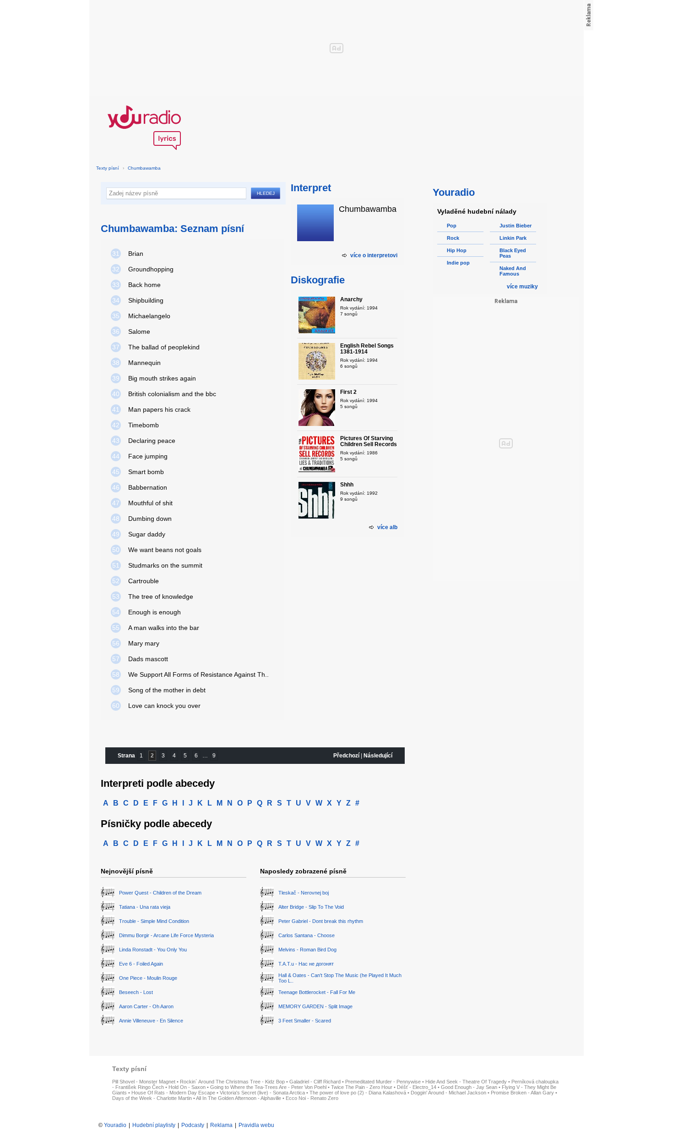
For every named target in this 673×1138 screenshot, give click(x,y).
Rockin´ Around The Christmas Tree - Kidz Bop (232, 1081)
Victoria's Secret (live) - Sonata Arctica (262, 1092)
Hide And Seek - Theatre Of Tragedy (466, 1081)
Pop (451, 225)
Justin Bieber (515, 225)
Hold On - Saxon (187, 1087)
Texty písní (107, 168)
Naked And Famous (512, 270)
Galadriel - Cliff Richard (315, 1081)
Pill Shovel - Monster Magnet (143, 1081)
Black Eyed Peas (512, 253)
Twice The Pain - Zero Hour (361, 1087)
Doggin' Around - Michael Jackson (448, 1092)
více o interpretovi (373, 255)
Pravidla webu (256, 1125)
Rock (453, 238)
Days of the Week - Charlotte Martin (152, 1098)
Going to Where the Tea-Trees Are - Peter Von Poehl (268, 1087)
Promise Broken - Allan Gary (522, 1092)
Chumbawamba (144, 168)
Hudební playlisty (153, 1125)
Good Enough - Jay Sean (469, 1087)
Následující (378, 755)
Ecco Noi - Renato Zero (312, 1098)
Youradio (115, 1125)
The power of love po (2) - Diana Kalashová (357, 1092)
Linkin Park (512, 238)
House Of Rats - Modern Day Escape (173, 1092)
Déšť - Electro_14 (416, 1087)
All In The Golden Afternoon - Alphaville (238, 1098)
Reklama (221, 1125)
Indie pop (458, 262)
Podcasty (192, 1125)
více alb (387, 527)
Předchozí (346, 755)
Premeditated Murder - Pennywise (383, 1081)
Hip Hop (457, 250)
